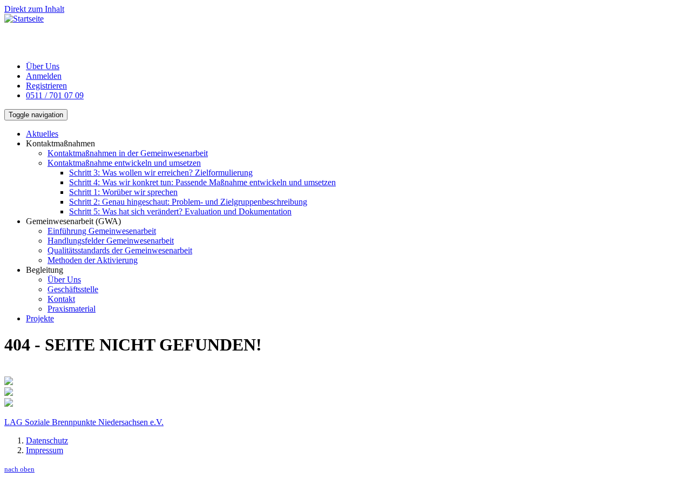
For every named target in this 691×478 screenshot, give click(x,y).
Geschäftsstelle (73, 289)
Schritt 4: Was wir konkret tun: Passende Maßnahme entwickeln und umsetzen (202, 182)
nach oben (19, 469)
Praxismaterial (72, 308)
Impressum (44, 450)
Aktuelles (42, 133)
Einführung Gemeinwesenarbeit (102, 230)
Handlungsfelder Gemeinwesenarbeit (111, 240)
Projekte (40, 318)
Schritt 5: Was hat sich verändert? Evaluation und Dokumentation (180, 211)
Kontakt (61, 299)
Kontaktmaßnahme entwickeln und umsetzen (124, 162)
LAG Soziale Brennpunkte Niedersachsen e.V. (84, 422)
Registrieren (46, 85)
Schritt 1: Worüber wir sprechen (123, 192)
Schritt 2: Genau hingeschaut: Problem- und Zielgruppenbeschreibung (188, 201)
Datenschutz (47, 440)
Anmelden (44, 75)
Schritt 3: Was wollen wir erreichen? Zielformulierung (161, 172)
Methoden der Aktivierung (93, 260)
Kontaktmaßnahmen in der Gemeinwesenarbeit (128, 153)
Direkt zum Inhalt (34, 9)
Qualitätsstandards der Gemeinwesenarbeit (120, 250)
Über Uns (42, 66)
